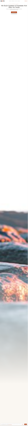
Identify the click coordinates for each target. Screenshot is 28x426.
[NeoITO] (3, 1)
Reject (22, 424)
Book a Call (14, 12)
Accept (25, 424)
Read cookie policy (10, 424)
